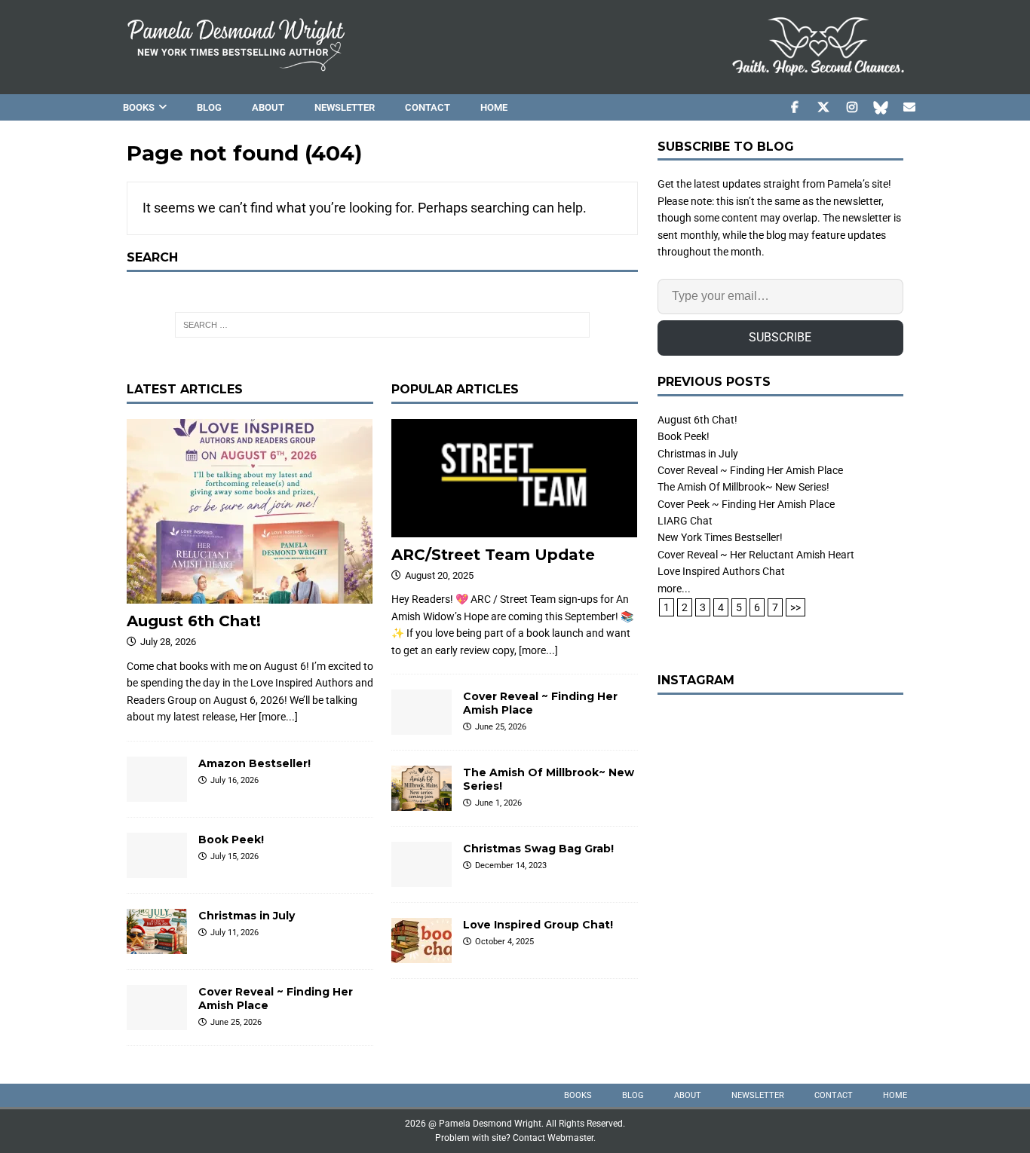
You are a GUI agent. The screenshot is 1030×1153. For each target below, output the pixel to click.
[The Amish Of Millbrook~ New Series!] (421, 788)
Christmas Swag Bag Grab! (538, 848)
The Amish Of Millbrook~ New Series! (743, 487)
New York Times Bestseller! (720, 537)
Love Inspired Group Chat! (538, 924)
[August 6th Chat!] (250, 511)
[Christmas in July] (157, 931)
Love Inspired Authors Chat (721, 571)
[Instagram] (851, 107)
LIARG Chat (685, 521)
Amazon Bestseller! (254, 763)
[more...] (278, 717)
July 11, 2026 (234, 932)
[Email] (909, 107)
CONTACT (427, 107)
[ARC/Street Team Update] (514, 478)
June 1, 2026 (498, 803)
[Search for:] (382, 325)
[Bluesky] (880, 107)
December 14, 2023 (511, 865)
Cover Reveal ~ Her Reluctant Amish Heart (756, 555)
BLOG (209, 107)
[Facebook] (794, 107)
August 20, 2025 (439, 575)
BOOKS (139, 107)
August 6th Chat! (194, 621)
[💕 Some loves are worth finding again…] (780, 833)
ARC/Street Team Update (493, 555)
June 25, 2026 (236, 1022)
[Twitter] (823, 107)
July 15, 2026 (234, 856)
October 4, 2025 (504, 942)
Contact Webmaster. (554, 1138)
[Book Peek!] (157, 855)
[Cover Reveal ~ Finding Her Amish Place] (157, 1007)
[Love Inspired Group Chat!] (421, 940)
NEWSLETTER (344, 107)
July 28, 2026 (168, 641)
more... (674, 589)
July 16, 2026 (234, 780)
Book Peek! (231, 839)
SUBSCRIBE (780, 337)
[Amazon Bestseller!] (157, 779)
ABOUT (268, 107)
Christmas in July (246, 915)
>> (795, 607)
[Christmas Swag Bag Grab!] (421, 864)
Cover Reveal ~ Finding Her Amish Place (750, 470)
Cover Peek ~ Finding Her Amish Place (746, 504)
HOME (493, 107)
